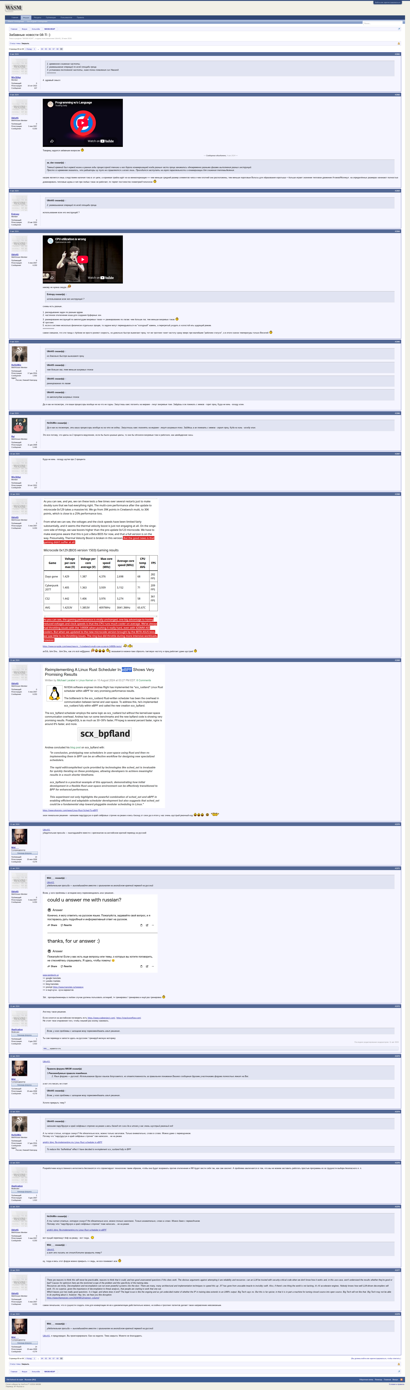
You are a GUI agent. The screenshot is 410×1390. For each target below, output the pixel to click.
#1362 (397, 95)
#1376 (397, 1207)
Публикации (51, 17)
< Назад (28, 49)
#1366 (397, 413)
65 (46, 49)
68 (57, 49)
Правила (80, 17)
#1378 (397, 1314)
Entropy (15, 214)
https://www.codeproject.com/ (101, 1018)
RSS (401, 1379)
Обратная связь (366, 1380)
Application (17, 1029)
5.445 (35, 447)
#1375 (397, 1163)
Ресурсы (37, 17)
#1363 (397, 191)
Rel (13, 436)
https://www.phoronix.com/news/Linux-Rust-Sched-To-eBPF (70, 810)
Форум (26, 18)
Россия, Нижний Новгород (26, 380)
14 (36, 857)
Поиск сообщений (16, 22)
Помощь (378, 1380)
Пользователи (66, 17)
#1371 (397, 868)
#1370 (397, 824)
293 (35, 225)
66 (50, 49)
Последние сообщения (37, 22)
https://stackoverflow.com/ (128, 1018)
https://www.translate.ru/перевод (68, 987)
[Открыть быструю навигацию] (399, 29)
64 (42, 49)
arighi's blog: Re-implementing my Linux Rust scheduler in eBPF (72, 1142)
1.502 (35, 376)
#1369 (397, 660)
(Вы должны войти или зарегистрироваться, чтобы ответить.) (376, 1358)
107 (35, 88)
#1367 (397, 454)
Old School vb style (15, 1380)
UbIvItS (58, 38)
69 (61, 49)
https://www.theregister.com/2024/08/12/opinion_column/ (73, 1298)
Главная (15, 17)
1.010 (35, 1044)
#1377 (397, 1270)
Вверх (395, 1380)
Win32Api (16, 77)
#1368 (397, 494)
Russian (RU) (30, 1380)
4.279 (35, 862)
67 (54, 49)
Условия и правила (396, 1384)
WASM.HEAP (28, 38)
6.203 (35, 129)
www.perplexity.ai (51, 975)
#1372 (397, 1006)
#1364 (397, 231)
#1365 (397, 342)
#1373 (397, 1056)
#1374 (397, 1112)
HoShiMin (16, 365)
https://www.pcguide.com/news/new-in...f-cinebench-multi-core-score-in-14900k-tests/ (82, 646)
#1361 (397, 54)
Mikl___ (15, 847)
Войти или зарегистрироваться (387, 2)
